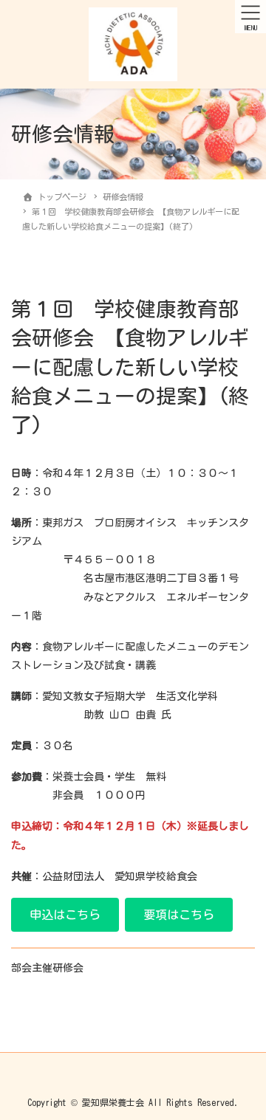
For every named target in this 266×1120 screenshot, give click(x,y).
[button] (65, 914)
